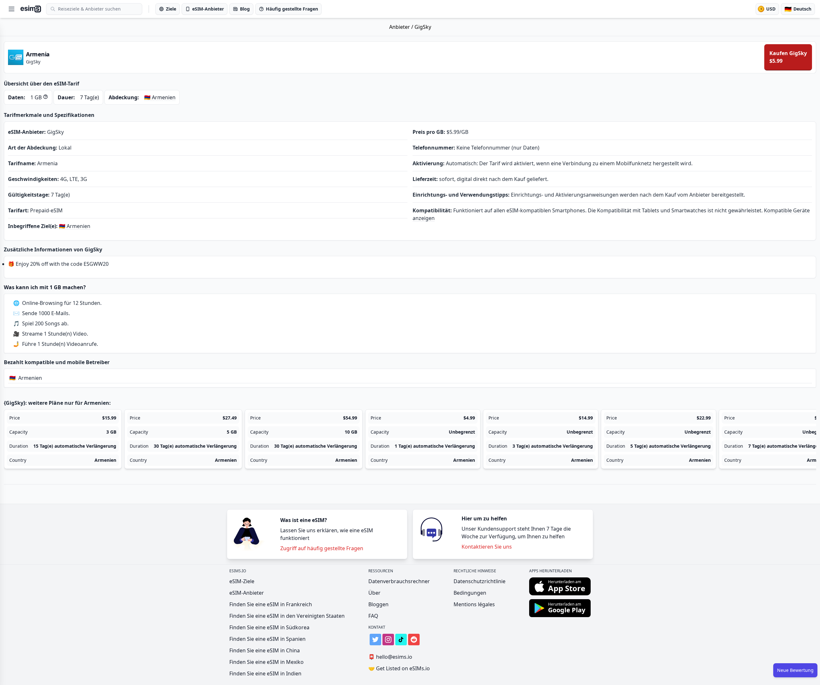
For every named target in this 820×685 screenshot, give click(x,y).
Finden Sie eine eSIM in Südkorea (269, 627)
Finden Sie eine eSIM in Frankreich (270, 604)
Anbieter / (401, 26)
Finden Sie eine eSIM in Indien (265, 673)
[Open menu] (11, 9)
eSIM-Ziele (241, 581)
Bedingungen (470, 592)
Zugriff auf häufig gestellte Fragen (321, 548)
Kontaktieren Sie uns (487, 546)
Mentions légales (474, 604)
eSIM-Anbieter (246, 592)
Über (374, 592)
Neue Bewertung (795, 670)
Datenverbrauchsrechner (399, 581)
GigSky (422, 26)
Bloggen (378, 604)
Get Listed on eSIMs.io (399, 668)
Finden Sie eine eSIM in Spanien (267, 638)
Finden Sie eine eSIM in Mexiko (266, 661)
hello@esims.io (390, 656)
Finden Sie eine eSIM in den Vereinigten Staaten (287, 615)
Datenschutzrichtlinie (479, 581)
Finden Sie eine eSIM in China (264, 650)
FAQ (373, 615)
